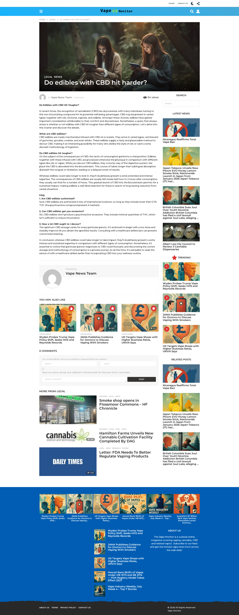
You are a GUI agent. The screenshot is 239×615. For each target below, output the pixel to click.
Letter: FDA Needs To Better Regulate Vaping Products (125, 454)
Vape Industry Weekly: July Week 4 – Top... (160, 517)
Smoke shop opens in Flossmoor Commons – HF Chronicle (123, 404)
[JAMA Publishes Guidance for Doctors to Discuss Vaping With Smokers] (98, 318)
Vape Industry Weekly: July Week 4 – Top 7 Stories (125, 588)
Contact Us (84, 607)
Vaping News (45, 334)
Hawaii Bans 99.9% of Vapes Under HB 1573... (133, 517)
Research (116, 448)
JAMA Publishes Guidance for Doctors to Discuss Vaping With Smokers (96, 340)
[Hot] (71, 308)
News (58, 77)
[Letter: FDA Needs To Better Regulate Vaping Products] (68, 461)
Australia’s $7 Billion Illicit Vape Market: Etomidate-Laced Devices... (187, 519)
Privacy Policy (68, 607)
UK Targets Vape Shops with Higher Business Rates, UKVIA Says (140, 340)
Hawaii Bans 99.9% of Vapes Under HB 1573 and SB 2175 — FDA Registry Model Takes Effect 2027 (126, 576)
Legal (48, 77)
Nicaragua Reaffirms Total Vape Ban (179, 141)
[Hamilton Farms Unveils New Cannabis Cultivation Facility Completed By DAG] (68, 435)
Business (103, 396)
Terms (54, 607)
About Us (183, 3)
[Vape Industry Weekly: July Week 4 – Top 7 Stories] (99, 590)
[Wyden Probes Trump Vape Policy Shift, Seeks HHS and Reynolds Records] (57, 318)
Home (172, 3)
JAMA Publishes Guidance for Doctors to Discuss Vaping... (79, 518)
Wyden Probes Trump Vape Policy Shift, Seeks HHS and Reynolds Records (56, 340)
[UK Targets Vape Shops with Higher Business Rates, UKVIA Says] (140, 318)
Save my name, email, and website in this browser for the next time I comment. (86, 372)
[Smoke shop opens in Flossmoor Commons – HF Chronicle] (68, 409)
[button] (192, 3)
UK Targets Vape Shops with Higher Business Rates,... (106, 518)
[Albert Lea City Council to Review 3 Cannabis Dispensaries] (181, 232)
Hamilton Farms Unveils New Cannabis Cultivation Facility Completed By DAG (126, 437)
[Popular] (112, 308)
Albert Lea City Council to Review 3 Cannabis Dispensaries (179, 246)
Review (125, 448)
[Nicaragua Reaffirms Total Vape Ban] (181, 127)
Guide (111, 429)
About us (44, 607)
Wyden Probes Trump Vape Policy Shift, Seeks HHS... (53, 518)
